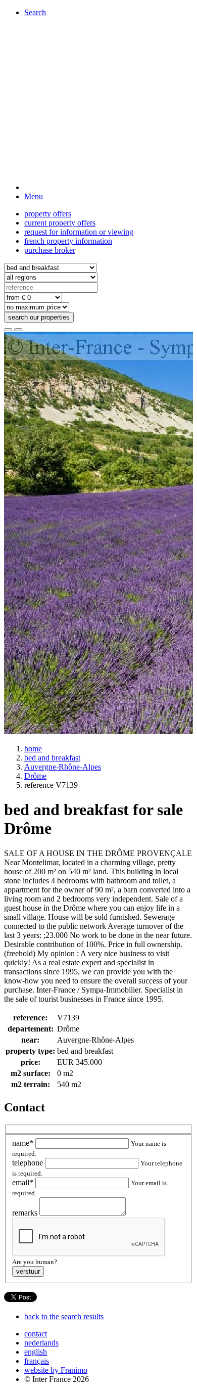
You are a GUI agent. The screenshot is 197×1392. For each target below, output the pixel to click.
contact (35, 1333)
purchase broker (49, 250)
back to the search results (64, 1316)
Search (35, 12)
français (36, 1361)
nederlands (41, 1342)
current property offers (59, 222)
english (35, 1352)
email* (23, 1182)
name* (23, 1143)
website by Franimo (55, 1370)
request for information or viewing (78, 232)
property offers (47, 213)
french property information (68, 241)
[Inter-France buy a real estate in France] (108, 187)
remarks (25, 1212)
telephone (28, 1162)
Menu (33, 196)
